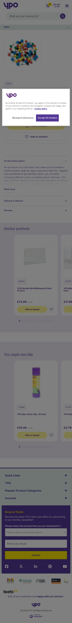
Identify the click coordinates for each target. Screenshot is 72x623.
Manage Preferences (22, 117)
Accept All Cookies (47, 118)
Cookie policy (40, 109)
